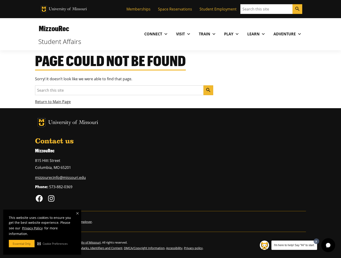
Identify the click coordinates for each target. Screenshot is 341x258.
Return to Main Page (53, 101)
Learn (256, 34)
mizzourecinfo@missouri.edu (60, 177)
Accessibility (174, 248)
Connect (156, 34)
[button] (52, 243)
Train (208, 34)
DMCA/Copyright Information (144, 248)
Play (232, 34)
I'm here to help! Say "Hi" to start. (294, 245)
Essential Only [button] (22, 244)
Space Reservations (175, 9)
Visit (183, 34)
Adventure (287, 34)
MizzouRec (54, 28)
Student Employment (218, 9)
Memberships (138, 9)
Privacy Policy (32, 228)
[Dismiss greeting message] (316, 241)
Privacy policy (193, 248)
